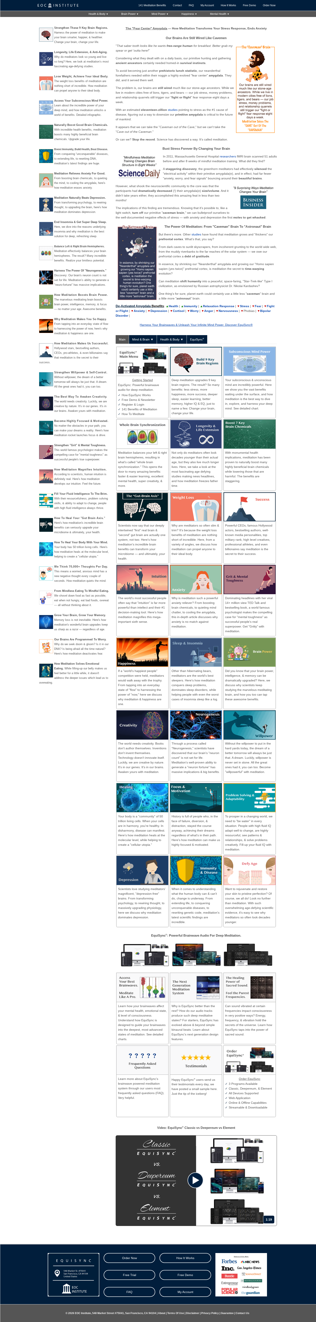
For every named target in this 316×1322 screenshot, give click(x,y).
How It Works (228, 5)
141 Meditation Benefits (152, 5)
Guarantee (227, 1313)
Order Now (269, 5)
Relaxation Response (218, 306)
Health (173, 306)
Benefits (158, 306)
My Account (207, 5)
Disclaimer (192, 1313)
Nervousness (228, 311)
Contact (177, 5)
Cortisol (178, 311)
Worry (194, 311)
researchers (228, 156)
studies (173, 109)
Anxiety (139, 311)
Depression (158, 311)
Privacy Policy (210, 1313)
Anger (208, 311)
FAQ (191, 5)
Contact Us (242, 1313)
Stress (244, 306)
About (161, 1313)
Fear (258, 306)
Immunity (190, 306)
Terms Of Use (175, 1313)
